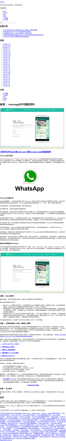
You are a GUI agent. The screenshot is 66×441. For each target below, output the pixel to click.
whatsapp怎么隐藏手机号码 (26, 425)
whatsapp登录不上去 (47, 428)
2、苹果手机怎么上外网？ (7, 347)
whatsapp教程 (50, 425)
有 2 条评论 (32, 438)
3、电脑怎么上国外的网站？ (8, 350)
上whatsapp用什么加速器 (37, 431)
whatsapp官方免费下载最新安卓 (28, 423)
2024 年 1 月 (6, 49)
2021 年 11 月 (7, 71)
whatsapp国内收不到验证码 (14, 421)
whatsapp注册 (43, 426)
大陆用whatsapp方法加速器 (32, 435)
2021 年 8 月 (6, 76)
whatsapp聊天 (15, 430)
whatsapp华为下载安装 (14, 420)
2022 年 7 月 (6, 60)
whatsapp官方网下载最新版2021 (9, 425)
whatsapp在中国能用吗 (29, 421)
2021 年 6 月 (6, 79)
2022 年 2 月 (6, 69)
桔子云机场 (6, 379)
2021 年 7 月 (6, 77)
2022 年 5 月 (6, 64)
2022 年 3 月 (6, 67)
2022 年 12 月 (7, 52)
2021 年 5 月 (6, 81)
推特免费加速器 (33, 436)
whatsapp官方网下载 (56, 423)
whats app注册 (56, 415)
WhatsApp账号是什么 (36, 430)
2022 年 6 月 (6, 62)
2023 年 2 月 (6, 50)
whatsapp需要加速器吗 (22, 431)
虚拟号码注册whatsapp (9, 438)
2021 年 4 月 (6, 82)
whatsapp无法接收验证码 (13, 426)
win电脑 (5, 18)
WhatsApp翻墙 (7, 430)
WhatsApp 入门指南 (24, 416)
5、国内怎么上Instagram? (7, 355)
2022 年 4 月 (6, 66)
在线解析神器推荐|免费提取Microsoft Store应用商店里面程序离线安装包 (23, 35)
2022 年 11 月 (7, 54)
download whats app (25, 413)
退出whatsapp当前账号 (22, 438)
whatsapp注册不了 (8, 428)
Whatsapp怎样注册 (40, 425)
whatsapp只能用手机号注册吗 (30, 420)
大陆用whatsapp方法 (18, 435)
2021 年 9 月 (6, 74)
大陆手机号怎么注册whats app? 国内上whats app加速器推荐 (25, 152)
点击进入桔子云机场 (33, 385)
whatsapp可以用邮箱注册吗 (46, 420)
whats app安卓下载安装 (28, 415)
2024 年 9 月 (6, 47)
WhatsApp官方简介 (44, 423)
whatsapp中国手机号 (24, 418)
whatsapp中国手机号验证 (38, 418)
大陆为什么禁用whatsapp (52, 433)
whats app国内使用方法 (54, 413)
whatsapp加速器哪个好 (53, 418)
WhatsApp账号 (25, 430)
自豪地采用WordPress (6, 440)
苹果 (4, 16)
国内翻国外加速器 (38, 433)
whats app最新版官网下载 (44, 415)
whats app (43, 413)
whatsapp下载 (54, 416)
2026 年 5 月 (6, 44)
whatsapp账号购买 (10, 431)
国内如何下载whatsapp (26, 433)
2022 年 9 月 (6, 57)
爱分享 (5, 12)
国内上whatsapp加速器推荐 (10, 433)
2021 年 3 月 (6, 84)
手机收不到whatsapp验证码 (20, 436)
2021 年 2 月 (6, 86)
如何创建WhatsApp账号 (48, 435)
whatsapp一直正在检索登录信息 (40, 416)
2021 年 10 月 (7, 72)
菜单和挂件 (3, 8)
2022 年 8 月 (6, 59)
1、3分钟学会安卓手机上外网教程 (9, 344)
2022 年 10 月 (7, 55)
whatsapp (2, 416)
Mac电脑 (5, 19)
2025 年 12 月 (7, 45)
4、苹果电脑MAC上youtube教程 (9, 352)
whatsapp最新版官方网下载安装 (30, 426)
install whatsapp (36, 413)
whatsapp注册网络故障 (20, 428)
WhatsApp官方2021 (13, 423)
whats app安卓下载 (16, 415)
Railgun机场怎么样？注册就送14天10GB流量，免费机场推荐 (20, 30)
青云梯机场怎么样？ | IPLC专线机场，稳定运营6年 (17, 33)
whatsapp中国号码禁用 (11, 418)
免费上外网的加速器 (51, 431)
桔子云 (13, 379)
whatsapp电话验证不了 (34, 428)
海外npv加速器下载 (44, 436)
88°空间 (2, 2)
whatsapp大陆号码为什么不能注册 (46, 421)
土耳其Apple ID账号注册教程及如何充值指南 (16, 36)
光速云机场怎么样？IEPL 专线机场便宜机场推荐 (17, 31)
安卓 (4, 14)
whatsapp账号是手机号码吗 (50, 430)
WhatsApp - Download (12, 416)
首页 (4, 11)
